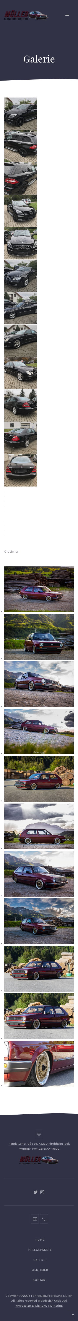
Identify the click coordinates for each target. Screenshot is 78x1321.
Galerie (39, 1260)
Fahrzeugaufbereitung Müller (51, 1296)
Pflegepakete (40, 1250)
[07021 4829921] (44, 1219)
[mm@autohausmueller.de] (35, 1219)
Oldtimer (40, 1270)
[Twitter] (36, 1192)
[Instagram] (42, 1192)
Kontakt (40, 1280)
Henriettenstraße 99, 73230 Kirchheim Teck (39, 1144)
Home (40, 1240)
